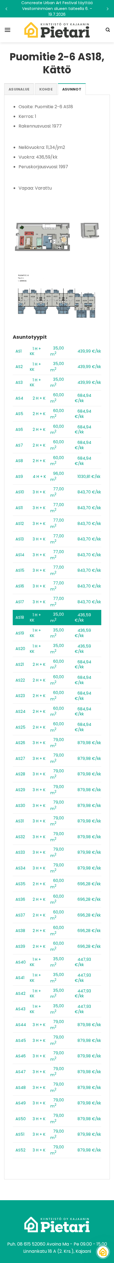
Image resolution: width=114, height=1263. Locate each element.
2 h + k (39, 398)
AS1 (18, 351)
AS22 (20, 680)
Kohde (46, 89)
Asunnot (71, 89)
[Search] (108, 30)
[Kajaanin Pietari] (57, 30)
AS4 (19, 398)
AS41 (19, 977)
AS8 (19, 461)
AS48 (20, 1087)
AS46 (20, 1056)
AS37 (20, 915)
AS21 (19, 664)
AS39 (20, 946)
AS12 (19, 523)
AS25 (20, 727)
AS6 (19, 429)
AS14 (19, 555)
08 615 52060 (31, 1244)
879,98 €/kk (89, 743)
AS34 (20, 868)
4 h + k (39, 476)
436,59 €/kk (83, 617)
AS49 (20, 1103)
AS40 (20, 962)
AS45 (20, 1040)
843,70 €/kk (89, 492)
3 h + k (39, 492)
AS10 (19, 492)
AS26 (20, 743)
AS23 (20, 695)
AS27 (20, 758)
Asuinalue (19, 89)
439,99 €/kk (89, 351)
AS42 (20, 993)
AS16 (19, 586)
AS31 (19, 821)
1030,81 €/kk (88, 476)
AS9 (19, 476)
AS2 (19, 366)
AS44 (20, 1025)
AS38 (20, 930)
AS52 (20, 1150)
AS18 (19, 617)
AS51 (19, 1134)
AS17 (19, 602)
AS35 (20, 884)
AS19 (19, 633)
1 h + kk (35, 351)
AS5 (19, 413)
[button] (57, 8)
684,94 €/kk (83, 398)
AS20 (20, 648)
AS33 (20, 852)
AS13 (19, 539)
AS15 (19, 570)
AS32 (20, 837)
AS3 (19, 382)
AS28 (20, 774)
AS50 (20, 1119)
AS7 (19, 445)
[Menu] (7, 30)
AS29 (20, 790)
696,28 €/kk (89, 884)
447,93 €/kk (83, 962)
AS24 (20, 711)
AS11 (19, 508)
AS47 (20, 1072)
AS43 (20, 1009)
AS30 (20, 805)
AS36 (20, 899)
